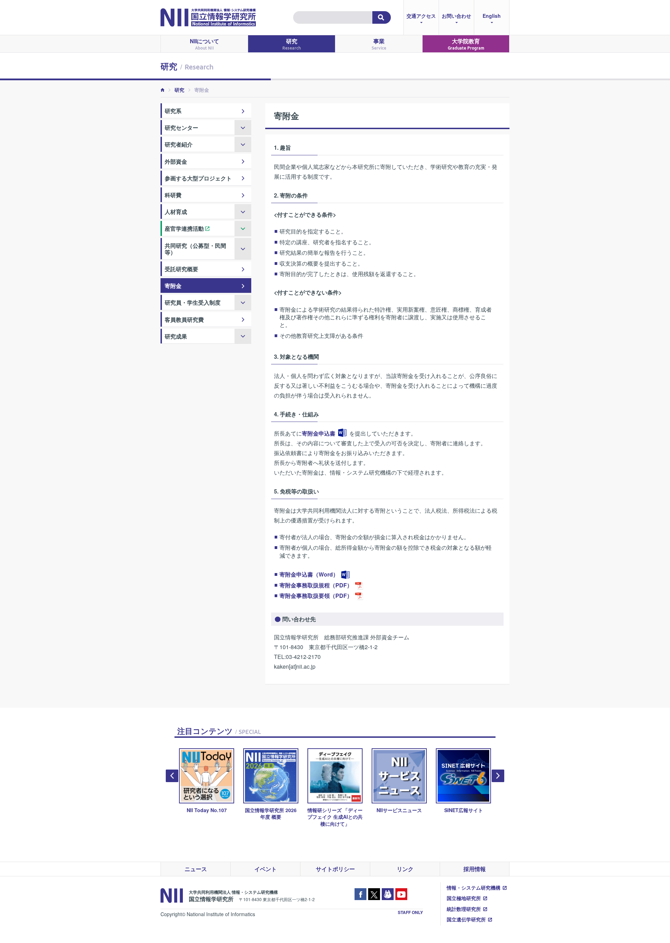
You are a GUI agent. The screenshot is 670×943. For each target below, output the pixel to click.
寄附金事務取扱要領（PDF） (316, 596)
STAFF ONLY (410, 912)
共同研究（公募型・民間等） (195, 249)
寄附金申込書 (318, 433)
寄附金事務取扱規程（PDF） (316, 585)
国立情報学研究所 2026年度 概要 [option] (271, 813)
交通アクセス (421, 15)
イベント (265, 869)
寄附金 (173, 286)
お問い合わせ (456, 15)
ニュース (196, 869)
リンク (405, 869)
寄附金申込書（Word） (309, 574)
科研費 (173, 195)
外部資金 (176, 161)
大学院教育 (466, 44)
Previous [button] (172, 776)
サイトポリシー (335, 869)
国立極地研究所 (464, 897)
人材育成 (176, 212)
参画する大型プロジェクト (198, 178)
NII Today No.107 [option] (207, 810)
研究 (291, 44)
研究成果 (176, 336)
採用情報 (474, 869)
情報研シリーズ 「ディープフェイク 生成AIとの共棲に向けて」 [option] (335, 817)
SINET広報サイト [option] (463, 810)
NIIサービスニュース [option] (399, 810)
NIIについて (204, 44)
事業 (379, 44)
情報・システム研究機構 (473, 887)
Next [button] (498, 776)
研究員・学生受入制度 (193, 302)
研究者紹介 (179, 144)
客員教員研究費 (184, 319)
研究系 (173, 111)
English (492, 15)
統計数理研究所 (464, 908)
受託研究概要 (181, 269)
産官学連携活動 (184, 228)
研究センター (181, 128)
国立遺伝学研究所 (466, 919)
